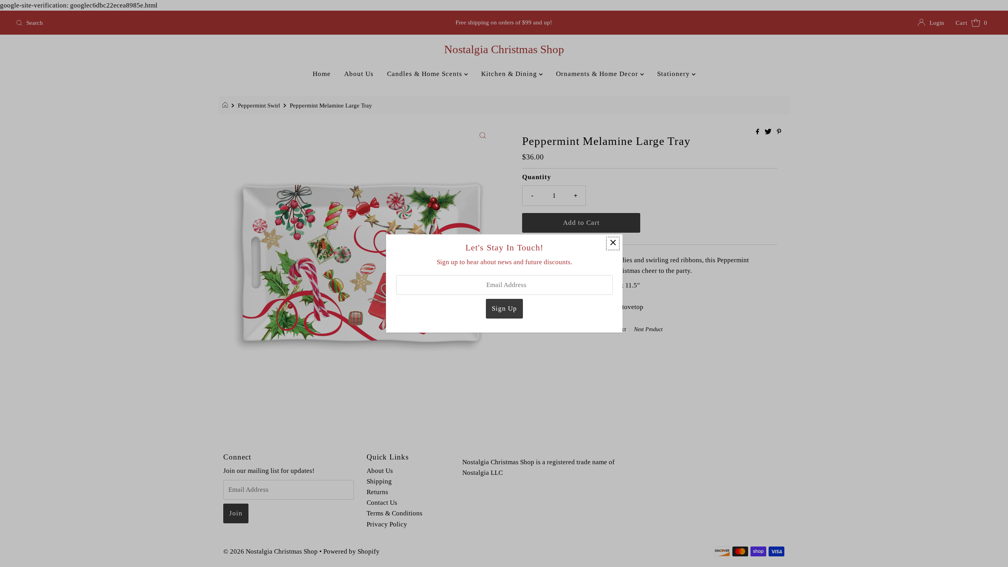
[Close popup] (613, 243)
